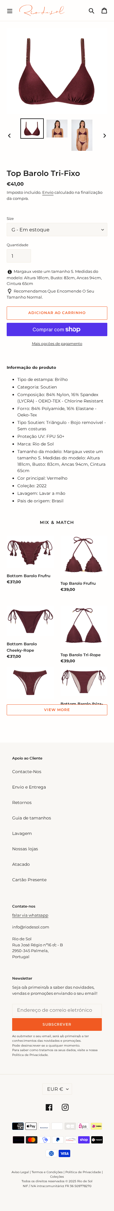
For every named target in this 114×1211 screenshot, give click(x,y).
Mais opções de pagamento (57, 343)
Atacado (21, 864)
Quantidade (17, 245)
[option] (32, 128)
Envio (48, 192)
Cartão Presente (29, 879)
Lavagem (22, 833)
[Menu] (9, 10)
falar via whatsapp (30, 915)
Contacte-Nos (26, 771)
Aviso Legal (20, 1172)
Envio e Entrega (29, 787)
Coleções (57, 1177)
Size (10, 218)
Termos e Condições (47, 1172)
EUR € (55, 1089)
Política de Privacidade (83, 1172)
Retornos (22, 802)
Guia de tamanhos (31, 818)
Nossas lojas (25, 849)
